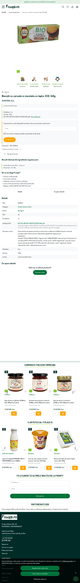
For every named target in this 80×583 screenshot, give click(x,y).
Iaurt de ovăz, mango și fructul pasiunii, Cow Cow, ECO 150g (37, 460)
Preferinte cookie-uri (40, 579)
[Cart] (77, 7)
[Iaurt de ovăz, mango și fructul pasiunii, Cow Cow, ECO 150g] (40, 439)
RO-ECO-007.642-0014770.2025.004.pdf (31, 223)
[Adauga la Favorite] (25, 391)
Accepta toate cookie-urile (40, 568)
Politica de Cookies (7, 550)
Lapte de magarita (8, 453)
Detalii (20, 192)
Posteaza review (40, 272)
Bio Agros (5, 92)
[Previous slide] (7, 392)
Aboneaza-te (40, 496)
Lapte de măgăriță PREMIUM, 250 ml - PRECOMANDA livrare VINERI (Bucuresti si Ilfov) (13, 460)
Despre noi (5, 544)
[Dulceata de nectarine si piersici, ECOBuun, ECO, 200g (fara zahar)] (40, 381)
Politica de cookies (68, 561)
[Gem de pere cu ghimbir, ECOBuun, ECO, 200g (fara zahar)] (16, 381)
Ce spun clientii (59, 192)
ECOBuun (7, 394)
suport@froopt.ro (7, 536)
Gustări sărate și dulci (14, 12)
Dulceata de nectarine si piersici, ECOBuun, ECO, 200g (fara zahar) (39, 401)
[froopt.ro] (13, 7)
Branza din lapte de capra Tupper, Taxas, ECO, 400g (64, 460)
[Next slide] (72, 392)
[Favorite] (68, 7)
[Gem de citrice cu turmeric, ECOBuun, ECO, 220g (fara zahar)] (64, 381)
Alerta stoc (11, 140)
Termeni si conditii (7, 547)
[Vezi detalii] (6, 391)
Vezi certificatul (35, 117)
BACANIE (4, 12)
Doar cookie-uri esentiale (40, 574)
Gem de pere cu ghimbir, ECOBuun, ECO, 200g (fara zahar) (15, 401)
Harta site (5, 553)
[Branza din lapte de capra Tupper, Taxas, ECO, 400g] (66, 439)
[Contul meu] (72, 7)
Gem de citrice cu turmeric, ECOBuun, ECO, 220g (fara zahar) (63, 401)
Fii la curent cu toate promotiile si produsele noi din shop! (23, 134)
